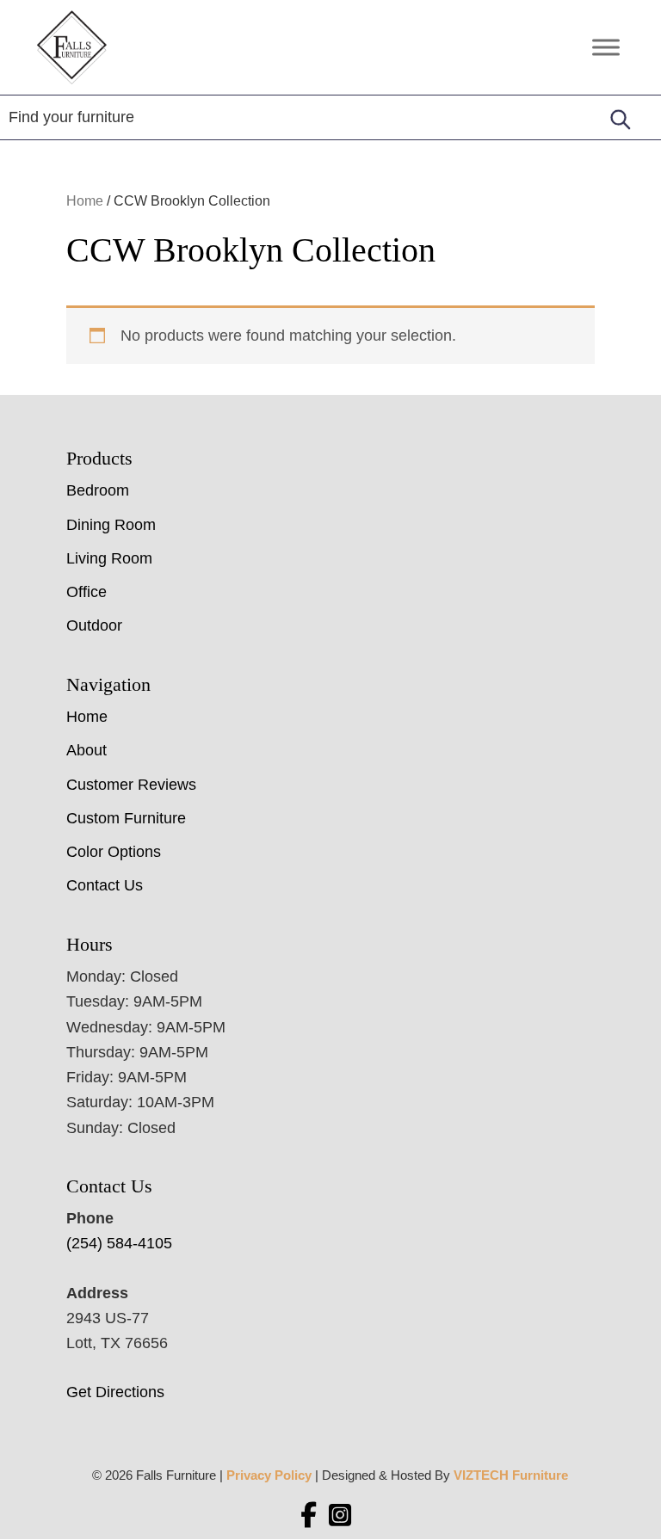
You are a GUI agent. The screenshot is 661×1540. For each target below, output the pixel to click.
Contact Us (104, 885)
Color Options (113, 851)
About (86, 750)
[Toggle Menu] (606, 47)
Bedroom (97, 490)
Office (86, 592)
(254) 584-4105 (119, 1243)
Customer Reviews (131, 784)
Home (84, 201)
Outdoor (94, 625)
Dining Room (111, 524)
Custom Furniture (126, 818)
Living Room (109, 558)
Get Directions (115, 1392)
